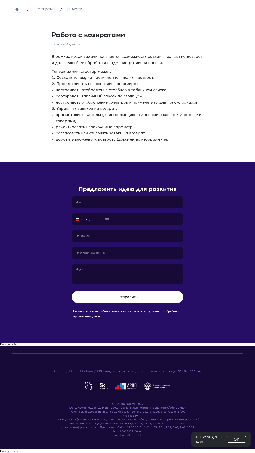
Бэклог (75, 9)
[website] (88, 386)
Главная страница (17, 9)
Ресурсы (44, 9)
